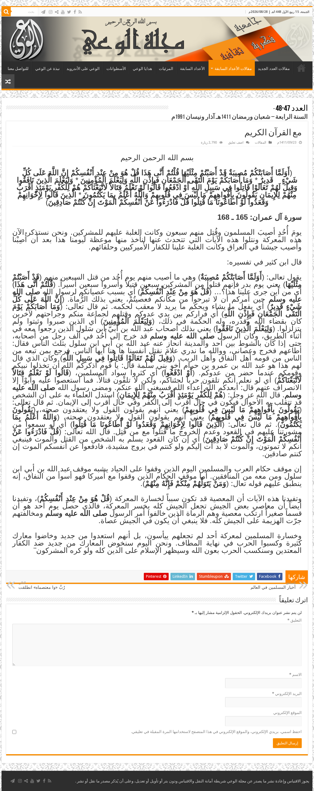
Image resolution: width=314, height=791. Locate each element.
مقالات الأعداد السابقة (233, 68)
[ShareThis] (56, 12)
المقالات (260, 143)
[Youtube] (62, 12)
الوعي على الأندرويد (83, 68)
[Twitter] (69, 12)
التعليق (294, 620)
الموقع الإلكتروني (287, 712)
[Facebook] (75, 12)
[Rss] (80, 12)
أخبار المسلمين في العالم (273, 585)
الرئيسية (301, 67)
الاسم (295, 674)
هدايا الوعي (142, 68)
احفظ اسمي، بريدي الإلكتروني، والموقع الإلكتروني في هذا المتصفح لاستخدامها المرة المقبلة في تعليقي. (216, 731)
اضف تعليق (235, 143)
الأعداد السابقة (192, 68)
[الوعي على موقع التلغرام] (43, 12)
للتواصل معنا (18, 68)
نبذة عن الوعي (47, 68)
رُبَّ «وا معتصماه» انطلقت (41, 585)
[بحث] (6, 11)
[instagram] (50, 12)
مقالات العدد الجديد (274, 68)
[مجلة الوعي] (157, 39)
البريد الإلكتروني (287, 693)
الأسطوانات (116, 68)
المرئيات (166, 68)
